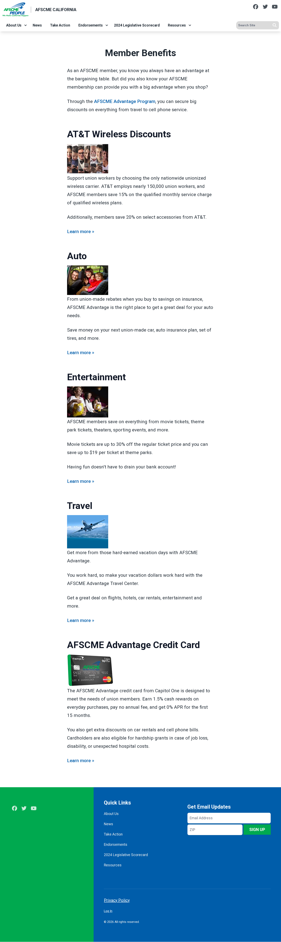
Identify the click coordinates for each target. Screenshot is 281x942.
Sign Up (257, 829)
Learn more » (80, 231)
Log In (108, 911)
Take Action (60, 25)
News (37, 25)
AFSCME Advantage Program (124, 101)
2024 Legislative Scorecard (137, 25)
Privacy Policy (117, 900)
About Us (13, 25)
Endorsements (90, 25)
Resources (177, 25)
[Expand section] (25, 25)
